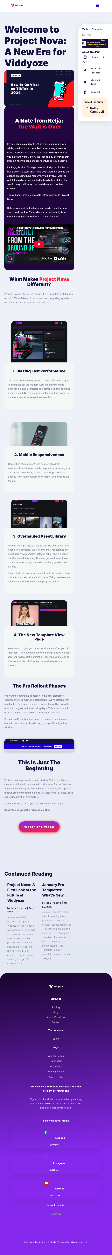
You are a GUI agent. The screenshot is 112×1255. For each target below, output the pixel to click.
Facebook (59, 1137)
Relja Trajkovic (19, 908)
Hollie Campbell (97, 110)
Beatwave (56, 1213)
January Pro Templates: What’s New (53, 889)
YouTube (59, 1188)
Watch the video (39, 827)
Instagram (59, 1163)
